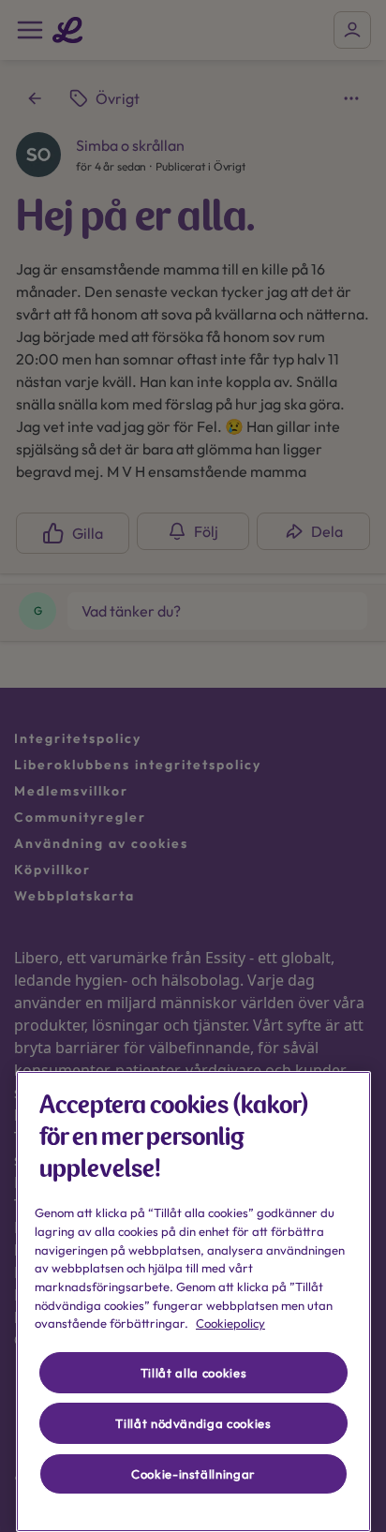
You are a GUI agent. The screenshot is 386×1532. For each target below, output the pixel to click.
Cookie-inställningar (193, 1473)
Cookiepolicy (230, 1323)
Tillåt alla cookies (193, 1372)
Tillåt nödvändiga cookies (193, 1423)
